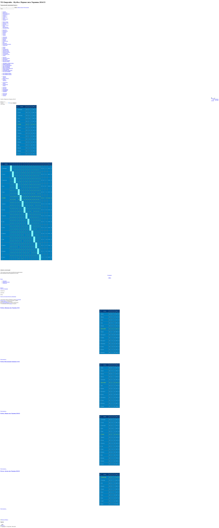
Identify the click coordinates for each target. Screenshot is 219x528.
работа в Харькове (5, 302)
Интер (10, 303)
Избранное (5, 283)
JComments (109, 275)
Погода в (4, 288)
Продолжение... (3, 359)
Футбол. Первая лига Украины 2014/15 (10, 413)
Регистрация (26, 7)
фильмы (5, 301)
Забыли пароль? (20, 7)
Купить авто (2, 300)
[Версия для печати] (212, 98)
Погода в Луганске (4, 296)
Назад (1, 279)
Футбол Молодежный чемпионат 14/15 (10, 361)
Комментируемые (6, 282)
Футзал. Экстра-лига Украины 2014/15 (10, 471)
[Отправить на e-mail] (216, 98)
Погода (1, 287)
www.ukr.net (18, 299)
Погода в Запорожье (12, 296)
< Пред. (109, 277)
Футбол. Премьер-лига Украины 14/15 (10, 307)
